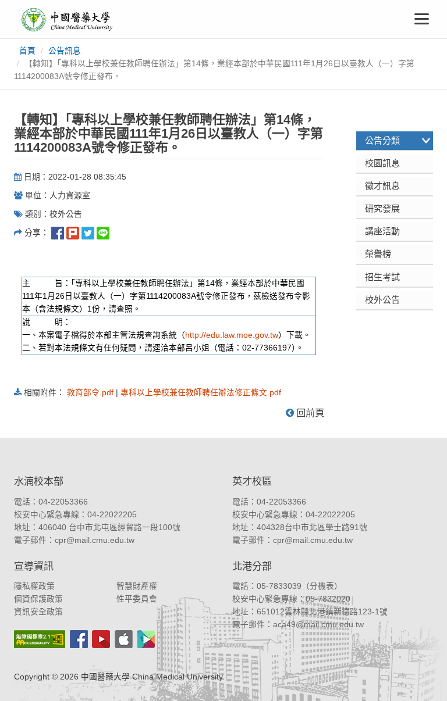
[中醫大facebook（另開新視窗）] (79, 639)
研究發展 (382, 208)
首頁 (27, 51)
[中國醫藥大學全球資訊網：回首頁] (66, 19)
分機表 (322, 586)
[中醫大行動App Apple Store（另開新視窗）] (124, 639)
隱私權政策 (34, 586)
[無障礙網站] (39, 639)
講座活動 (382, 231)
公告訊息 (64, 51)
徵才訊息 (382, 186)
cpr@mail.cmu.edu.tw (94, 540)
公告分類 (382, 140)
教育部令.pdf (90, 392)
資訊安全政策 (38, 611)
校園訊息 (382, 163)
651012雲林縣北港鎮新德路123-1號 (322, 611)
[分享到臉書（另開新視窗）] (57, 232)
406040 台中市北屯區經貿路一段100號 (109, 527)
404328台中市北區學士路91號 (312, 527)
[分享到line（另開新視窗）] (103, 232)
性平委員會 (136, 599)
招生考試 (382, 277)
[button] (425, 679)
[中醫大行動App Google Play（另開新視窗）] (146, 639)
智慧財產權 (136, 586)
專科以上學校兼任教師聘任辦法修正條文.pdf (200, 392)
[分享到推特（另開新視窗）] (87, 232)
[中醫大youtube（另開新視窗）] (101, 639)
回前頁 (309, 412)
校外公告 (382, 300)
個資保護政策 (38, 599)
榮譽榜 (378, 254)
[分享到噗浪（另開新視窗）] (72, 232)
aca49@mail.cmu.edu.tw (318, 624)
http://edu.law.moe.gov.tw (231, 335)
